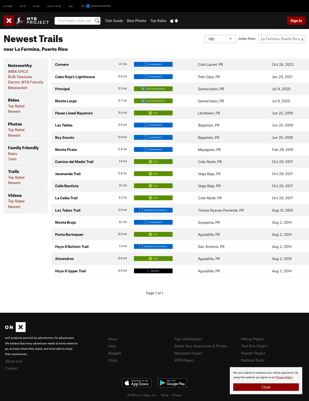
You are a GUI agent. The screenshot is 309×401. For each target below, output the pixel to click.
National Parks (253, 360)
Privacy (177, 395)
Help (112, 346)
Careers (11, 368)
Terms (165, 395)
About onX (13, 361)
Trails (12, 159)
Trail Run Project (254, 346)
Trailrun (54, 5)
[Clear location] (302, 39)
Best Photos (136, 20)
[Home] (29, 20)
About (113, 339)
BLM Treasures (20, 76)
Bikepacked (17, 87)
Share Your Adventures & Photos (200, 346)
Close (266, 387)
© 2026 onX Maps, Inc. (142, 395)
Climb (8, 5)
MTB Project (184, 360)
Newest (14, 111)
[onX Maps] (15, 330)
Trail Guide (114, 20)
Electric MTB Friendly (25, 82)
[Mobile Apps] (174, 20)
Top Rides (158, 20)
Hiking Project (252, 339)
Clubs (113, 360)
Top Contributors (188, 339)
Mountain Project (188, 353)
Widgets (115, 353)
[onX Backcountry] (95, 6)
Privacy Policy (284, 377)
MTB (23, 5)
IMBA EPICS (18, 71)
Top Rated (16, 106)
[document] (266, 381)
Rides (12, 153)
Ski (71, 5)
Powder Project (253, 353)
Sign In (296, 20)
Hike (36, 5)
